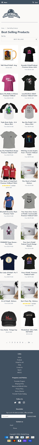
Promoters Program (19, 381)
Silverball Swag (25, 434)
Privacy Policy (19, 389)
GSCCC (19, 372)
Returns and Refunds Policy (19, 386)
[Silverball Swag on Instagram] (24, 403)
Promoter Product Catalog (19, 394)
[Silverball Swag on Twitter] (15, 403)
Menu (5, 2)
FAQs (19, 365)
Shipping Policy (19, 384)
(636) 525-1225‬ (21, 428)
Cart (36, 2)
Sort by (3, 36)
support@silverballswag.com (21, 425)
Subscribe (31, 416)
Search (19, 370)
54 (29, 342)
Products (19, 360)
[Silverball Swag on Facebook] (20, 403)
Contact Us (19, 367)
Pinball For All (19, 362)
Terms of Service (19, 391)
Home (2, 28)
